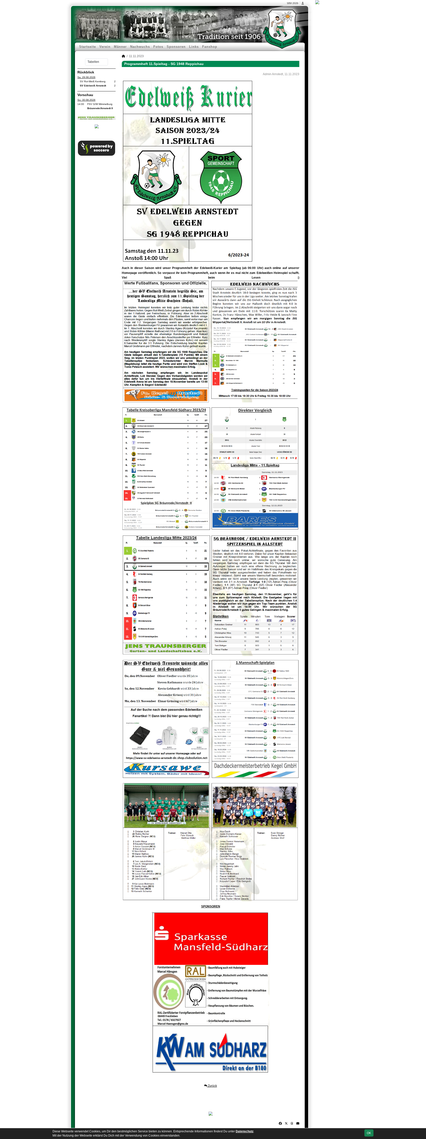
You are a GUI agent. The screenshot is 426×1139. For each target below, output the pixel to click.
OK (369, 1133)
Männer (120, 47)
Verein (104, 47)
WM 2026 (292, 3)
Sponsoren (176, 47)
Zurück (212, 1086)
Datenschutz (244, 1131)
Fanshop (209, 47)
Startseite (87, 47)
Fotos (158, 47)
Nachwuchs (140, 47)
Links (194, 47)
